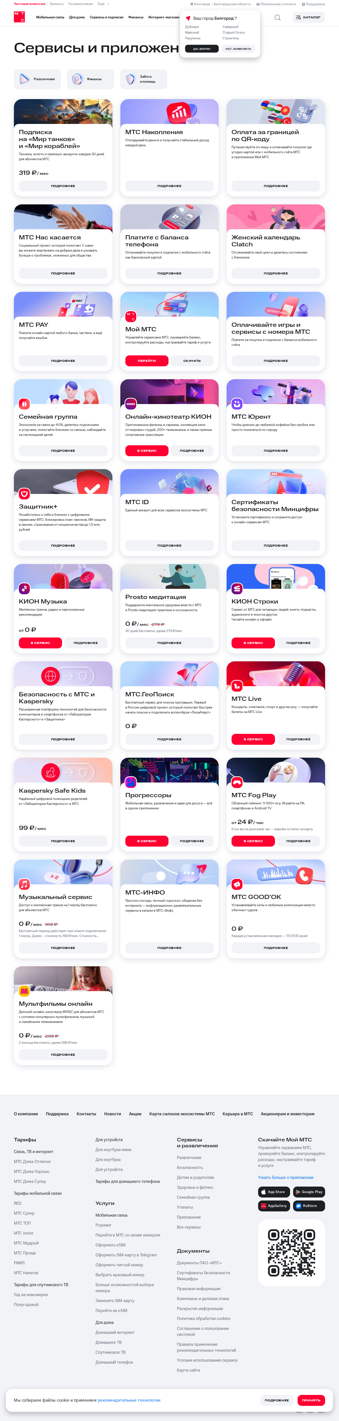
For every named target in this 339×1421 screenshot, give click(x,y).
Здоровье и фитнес (195, 1188)
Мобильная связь (112, 1215)
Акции (135, 1114)
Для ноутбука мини (113, 1150)
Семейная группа (193, 1197)
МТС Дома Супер (30, 1182)
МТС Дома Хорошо (31, 1172)
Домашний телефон (114, 1362)
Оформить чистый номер (119, 1265)
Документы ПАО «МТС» (199, 1263)
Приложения (189, 1217)
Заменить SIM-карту (115, 1301)
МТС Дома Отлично (32, 1162)
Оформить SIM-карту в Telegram (126, 1255)
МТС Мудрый (26, 1243)
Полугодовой (26, 1305)
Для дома (105, 1323)
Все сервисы (189, 1227)
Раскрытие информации (200, 1309)
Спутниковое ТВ (111, 1352)
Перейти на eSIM (111, 1311)
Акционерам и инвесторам (287, 1114)
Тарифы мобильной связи (38, 1194)
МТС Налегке (26, 1273)
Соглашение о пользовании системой (203, 1332)
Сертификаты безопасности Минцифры (203, 1276)
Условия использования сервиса (207, 1360)
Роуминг (103, 1225)
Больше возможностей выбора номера (125, 1288)
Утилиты (185, 1207)
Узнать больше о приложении (285, 1178)
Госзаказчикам (80, 3)
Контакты (86, 1114)
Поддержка (57, 1114)
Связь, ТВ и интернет (33, 1152)
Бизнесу (57, 3)
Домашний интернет (115, 1333)
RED (17, 1203)
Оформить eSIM (111, 1245)
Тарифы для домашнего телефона (128, 1182)
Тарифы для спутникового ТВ (41, 1285)
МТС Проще (25, 1253)
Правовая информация (198, 1289)
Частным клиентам (29, 3)
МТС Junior (24, 1233)
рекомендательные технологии (129, 1400)
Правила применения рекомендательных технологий (206, 1347)
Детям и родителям (195, 1178)
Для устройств (109, 1140)
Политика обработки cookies (203, 1319)
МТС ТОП (22, 1223)
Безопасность (190, 1168)
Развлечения (189, 1158)
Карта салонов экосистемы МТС (182, 1114)
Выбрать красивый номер (120, 1275)
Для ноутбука (108, 1160)
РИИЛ (19, 1263)
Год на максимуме (31, 1295)
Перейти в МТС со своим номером (128, 1235)
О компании (26, 1114)
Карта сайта (188, 1370)
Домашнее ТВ (109, 1343)
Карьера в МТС (238, 1114)
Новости (112, 1114)
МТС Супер (24, 1213)
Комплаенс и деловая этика (203, 1299)
